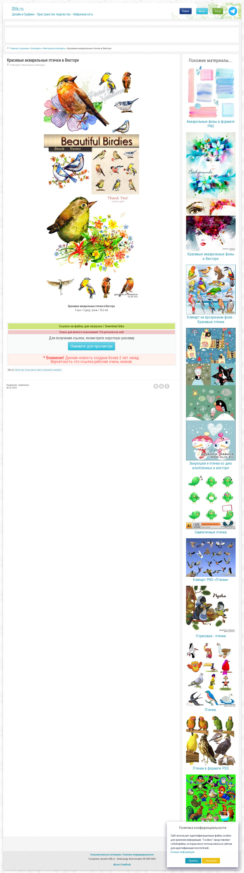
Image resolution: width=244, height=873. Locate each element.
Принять (193, 860)
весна (33, 370)
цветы (40, 370)
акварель (57, 370)
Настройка (211, 860)
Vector (17, 370)
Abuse (116, 864)
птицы (27, 370)
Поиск (185, 11)
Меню (202, 11)
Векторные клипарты (33, 65)
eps (22, 370)
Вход (218, 11)
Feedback (126, 864)
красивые (47, 370)
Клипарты (15, 65)
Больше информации (182, 852)
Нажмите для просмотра (91, 346)
